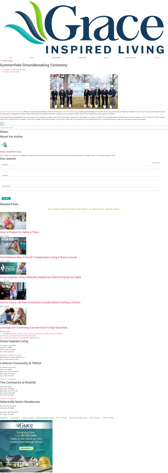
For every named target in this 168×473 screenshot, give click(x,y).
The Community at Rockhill (18, 382)
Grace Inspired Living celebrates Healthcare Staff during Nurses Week (40, 277)
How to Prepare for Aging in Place (20, 232)
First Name (5, 164)
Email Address (6, 186)
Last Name (5, 175)
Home (11, 58)
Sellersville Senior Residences (20, 401)
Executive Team (22, 333)
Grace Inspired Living (14, 341)
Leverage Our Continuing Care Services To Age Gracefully (34, 327)
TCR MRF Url (4, 418)
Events (14, 333)
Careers (106, 58)
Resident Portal (131, 58)
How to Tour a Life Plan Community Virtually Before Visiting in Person (40, 302)
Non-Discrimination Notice (45, 418)
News (51, 333)
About (32, 58)
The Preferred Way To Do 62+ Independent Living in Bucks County (38, 257)
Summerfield (58, 333)
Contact (156, 58)
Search (2, 122)
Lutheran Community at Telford (10, 112)
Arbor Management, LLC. (8, 410)
